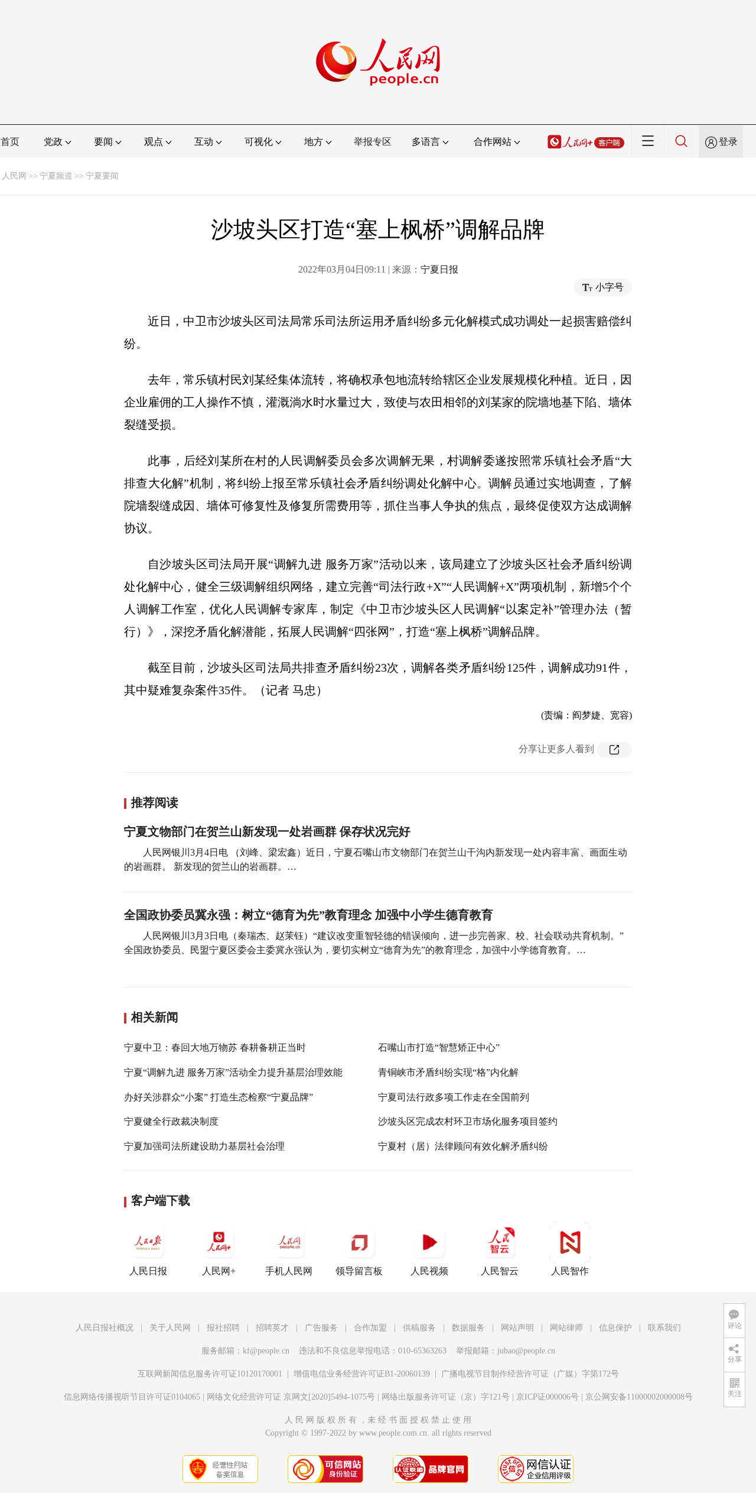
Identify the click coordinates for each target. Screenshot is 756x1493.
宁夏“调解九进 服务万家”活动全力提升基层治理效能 (233, 1072)
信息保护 (615, 1327)
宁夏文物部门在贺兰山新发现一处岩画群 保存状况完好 (267, 831)
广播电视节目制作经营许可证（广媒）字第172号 (530, 1373)
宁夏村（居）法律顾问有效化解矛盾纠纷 (463, 1146)
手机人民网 (288, 1271)
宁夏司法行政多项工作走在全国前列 (453, 1097)
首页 (10, 142)
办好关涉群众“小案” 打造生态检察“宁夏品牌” (218, 1097)
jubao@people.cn (526, 1350)
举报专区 (373, 142)
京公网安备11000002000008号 (639, 1396)
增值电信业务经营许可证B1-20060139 (362, 1373)
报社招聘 (223, 1327)
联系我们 (664, 1327)
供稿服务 (419, 1327)
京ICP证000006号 (547, 1396)
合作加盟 (370, 1327)
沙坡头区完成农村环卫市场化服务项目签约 (468, 1121)
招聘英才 (272, 1327)
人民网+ (219, 1271)
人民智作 (570, 1271)
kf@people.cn (266, 1350)
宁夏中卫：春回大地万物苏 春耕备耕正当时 (215, 1047)
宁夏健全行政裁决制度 (171, 1121)
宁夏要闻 (102, 175)
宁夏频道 (56, 175)
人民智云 (500, 1271)
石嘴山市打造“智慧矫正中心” (439, 1047)
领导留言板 (359, 1271)
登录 (728, 142)
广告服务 (321, 1327)
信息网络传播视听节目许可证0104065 (132, 1396)
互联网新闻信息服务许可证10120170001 (210, 1373)
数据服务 (468, 1327)
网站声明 (517, 1327)
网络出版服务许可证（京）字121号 (446, 1396)
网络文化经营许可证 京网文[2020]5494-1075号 (291, 1396)
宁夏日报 (439, 269)
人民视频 (429, 1271)
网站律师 (566, 1327)
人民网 (14, 175)
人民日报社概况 (104, 1327)
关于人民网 (170, 1327)
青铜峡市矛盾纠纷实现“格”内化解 (448, 1072)
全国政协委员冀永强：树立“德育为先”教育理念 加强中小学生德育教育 (308, 914)
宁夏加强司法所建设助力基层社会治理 (204, 1146)
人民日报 (148, 1271)
